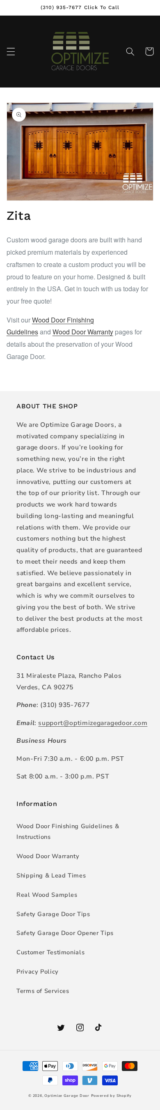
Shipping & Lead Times (51, 875)
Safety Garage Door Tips (53, 914)
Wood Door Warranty (83, 331)
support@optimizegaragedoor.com (92, 723)
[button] (10, 51)
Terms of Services (42, 991)
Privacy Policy (37, 971)
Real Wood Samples (47, 895)
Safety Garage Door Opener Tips (65, 933)
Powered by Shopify (111, 1095)
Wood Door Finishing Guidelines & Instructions (67, 831)
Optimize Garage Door (66, 1095)
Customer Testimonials (50, 952)
